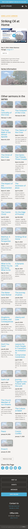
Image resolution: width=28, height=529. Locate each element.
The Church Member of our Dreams (6, 402)
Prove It (4, 449)
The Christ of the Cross (6, 156)
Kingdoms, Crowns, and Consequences (7, 319)
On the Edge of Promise (20, 213)
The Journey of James (20, 293)
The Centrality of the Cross (6, 112)
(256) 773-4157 (14, 518)
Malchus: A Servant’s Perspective (6, 239)
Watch (5, 53)
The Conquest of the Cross (21, 111)
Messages (14, 489)
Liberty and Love (19, 318)
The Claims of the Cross (20, 131)
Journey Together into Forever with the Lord (21, 382)
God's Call (5, 379)
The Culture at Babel (20, 409)
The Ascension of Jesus (20, 185)
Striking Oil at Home (21, 238)
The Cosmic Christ (6, 213)
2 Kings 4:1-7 (9, 49)
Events (14, 485)
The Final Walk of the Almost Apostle (6, 133)
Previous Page (7, 459)
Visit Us (14, 480)
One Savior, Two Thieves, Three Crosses (21, 157)
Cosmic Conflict (18, 432)
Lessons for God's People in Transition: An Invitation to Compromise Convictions (20, 350)
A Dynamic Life (19, 264)
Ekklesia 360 (24, 527)
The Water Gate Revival (6, 293)
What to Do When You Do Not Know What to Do (6, 266)
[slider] (9, 41)
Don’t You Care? (5, 345)
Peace (3, 431)
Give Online (14, 494)
